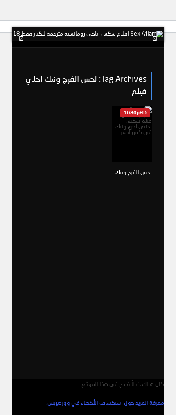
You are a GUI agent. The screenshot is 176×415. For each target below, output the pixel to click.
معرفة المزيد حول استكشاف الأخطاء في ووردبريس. (105, 402)
